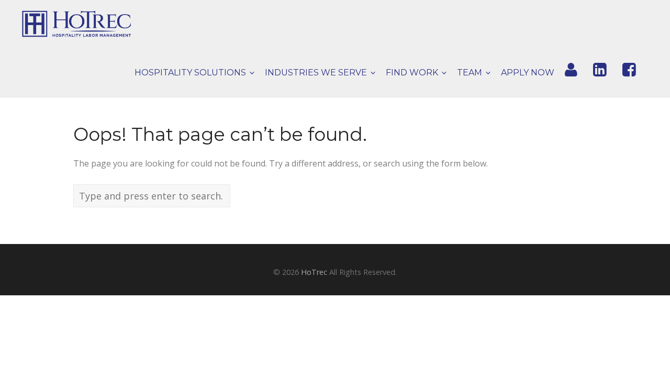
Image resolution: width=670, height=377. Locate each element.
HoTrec (314, 272)
